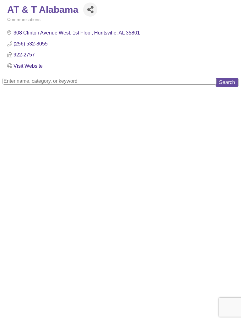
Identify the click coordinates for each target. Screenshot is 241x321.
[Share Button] (90, 10)
